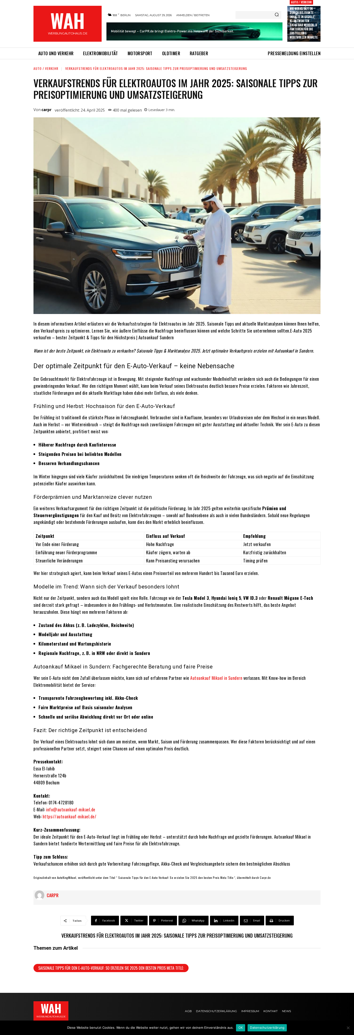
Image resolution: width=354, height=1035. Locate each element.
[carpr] (41, 895)
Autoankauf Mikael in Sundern (216, 678)
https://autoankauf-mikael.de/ (70, 816)
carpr (46, 109)
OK (240, 1027)
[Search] (276, 15)
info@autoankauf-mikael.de (70, 809)
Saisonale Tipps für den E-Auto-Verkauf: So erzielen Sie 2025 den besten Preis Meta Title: (111, 968)
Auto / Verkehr (301, 2)
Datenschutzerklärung (267, 1027)
